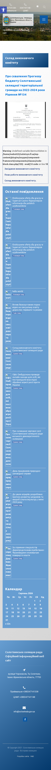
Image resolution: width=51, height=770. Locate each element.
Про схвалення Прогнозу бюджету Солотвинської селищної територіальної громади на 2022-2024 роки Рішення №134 (25, 85)
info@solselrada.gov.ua (24, 711)
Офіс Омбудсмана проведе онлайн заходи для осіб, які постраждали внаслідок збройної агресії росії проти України (26, 379)
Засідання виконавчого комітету (22, 169)
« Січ (7, 624)
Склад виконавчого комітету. (20, 180)
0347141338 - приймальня (11, 9)
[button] (3, 9)
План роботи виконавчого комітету (24, 175)
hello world (17, 291)
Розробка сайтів (23, 756)
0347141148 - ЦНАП (25, 9)
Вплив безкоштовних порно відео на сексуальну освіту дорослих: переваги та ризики (27, 307)
